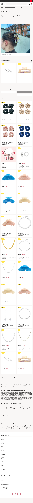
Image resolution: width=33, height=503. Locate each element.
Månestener (16, 384)
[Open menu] (29, 4)
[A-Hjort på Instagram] (15, 494)
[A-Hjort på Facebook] (12, 494)
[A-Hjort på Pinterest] (18, 494)
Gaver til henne (3, 469)
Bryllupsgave (2, 470)
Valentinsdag (2, 458)
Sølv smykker (3, 468)
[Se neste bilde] (31, 61)
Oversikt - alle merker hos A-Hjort (10, 7)
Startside (2, 7)
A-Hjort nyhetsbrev (3, 477)
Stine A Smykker (26, 384)
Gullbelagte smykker (4, 466)
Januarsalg (2, 457)
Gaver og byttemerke (4, 481)
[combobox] (18, 4)
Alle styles (2, 450)
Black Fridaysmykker (4, 464)
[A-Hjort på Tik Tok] (20, 494)
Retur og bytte (3, 483)
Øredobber (2, 439)
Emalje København (21, 384)
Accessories (2, 447)
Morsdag (2, 461)
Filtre (2, 92)
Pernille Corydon (5, 385)
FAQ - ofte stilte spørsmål (4, 487)
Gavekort (2, 480)
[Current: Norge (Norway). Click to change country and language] (31, 1)
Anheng (2, 446)
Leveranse (2, 479)
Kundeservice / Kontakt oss (5, 488)
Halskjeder (2, 443)
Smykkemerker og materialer (5, 484)
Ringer (2, 440)
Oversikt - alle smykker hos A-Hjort (6, 438)
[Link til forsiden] (3, 4)
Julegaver (2, 465)
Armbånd (2, 442)
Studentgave (2, 462)
